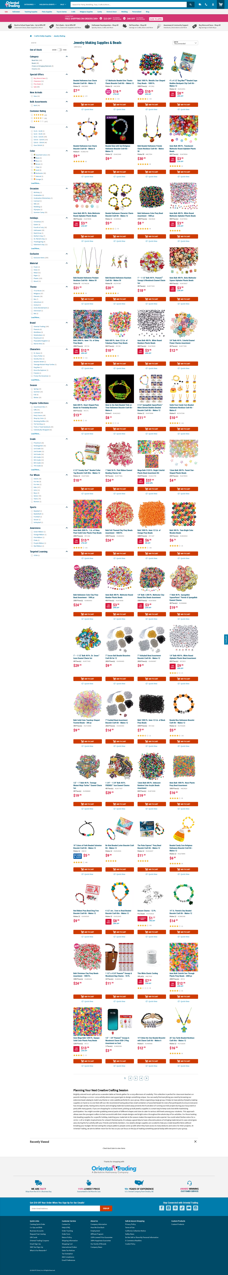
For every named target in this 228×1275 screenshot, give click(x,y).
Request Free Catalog (38, 1234)
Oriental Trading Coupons (39, 1240)
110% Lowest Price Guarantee (101, 1237)
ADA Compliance (68, 1257)
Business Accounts (36, 1231)
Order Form (66, 1234)
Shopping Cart (67, 1244)
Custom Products (177, 1224)
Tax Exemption (67, 1253)
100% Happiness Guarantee (101, 1240)
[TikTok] (182, 1208)
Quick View (88, 109)
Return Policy (67, 1237)
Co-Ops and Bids (36, 1227)
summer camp (93, 1097)
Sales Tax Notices (68, 1250)
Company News (96, 1247)
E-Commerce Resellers (133, 1240)
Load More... (35, 183)
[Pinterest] (175, 1208)
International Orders (69, 1247)
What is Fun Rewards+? (38, 1250)
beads (88, 1094)
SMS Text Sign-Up (36, 1247)
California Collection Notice (135, 1231)
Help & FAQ (66, 1227)
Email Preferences (68, 1260)
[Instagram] (195, 1208)
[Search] (191, 4)
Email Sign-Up (35, 1244)
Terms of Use (129, 1227)
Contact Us (66, 1224)
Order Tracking (67, 1231)
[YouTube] (188, 1208)
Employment (95, 1231)
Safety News (129, 1234)
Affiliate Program (97, 1234)
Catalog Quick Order (37, 1224)
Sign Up (106, 1208)
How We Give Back (97, 1227)
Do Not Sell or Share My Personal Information (141, 1237)
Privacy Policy (130, 1224)
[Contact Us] (206, 4)
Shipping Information (70, 1240)
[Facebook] (161, 1208)
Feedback (226, 639)
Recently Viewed (39, 1142)
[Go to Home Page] (31, 36)
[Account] (213, 4)
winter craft (78, 1120)
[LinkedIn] (168, 1208)
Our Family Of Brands (98, 1244)
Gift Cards (33, 1237)
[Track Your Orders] (200, 4)
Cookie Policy (130, 1244)
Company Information (99, 1224)
